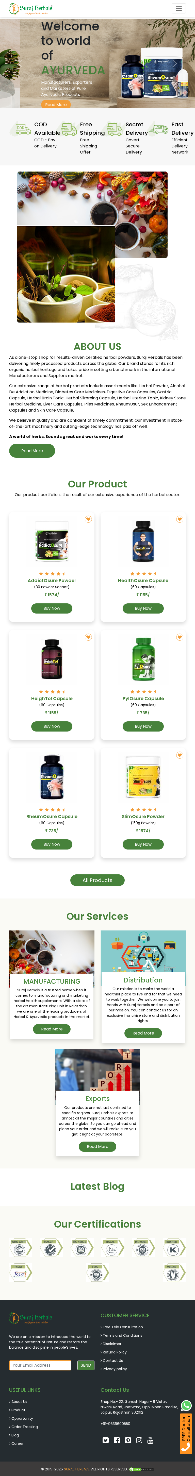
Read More (36, 105)
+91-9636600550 (115, 1423)
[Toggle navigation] (179, 8)
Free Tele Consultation (123, 1327)
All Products (97, 880)
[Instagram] (139, 1441)
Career (17, 1443)
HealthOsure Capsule (143, 580)
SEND (86, 1365)
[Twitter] (106, 1441)
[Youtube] (150, 1441)
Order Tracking (24, 1426)
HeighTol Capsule (52, 698)
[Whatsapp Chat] (186, 1405)
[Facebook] (117, 1441)
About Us (19, 1401)
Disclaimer (112, 1343)
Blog (15, 1435)
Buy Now (51, 608)
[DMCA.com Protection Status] (141, 1469)
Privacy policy (115, 1368)
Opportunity (22, 1418)
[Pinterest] (128, 1441)
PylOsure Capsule (143, 698)
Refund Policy (115, 1352)
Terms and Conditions (122, 1335)
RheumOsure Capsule (51, 816)
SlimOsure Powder (143, 816)
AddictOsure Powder (52, 580)
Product (18, 1410)
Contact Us (113, 1360)
